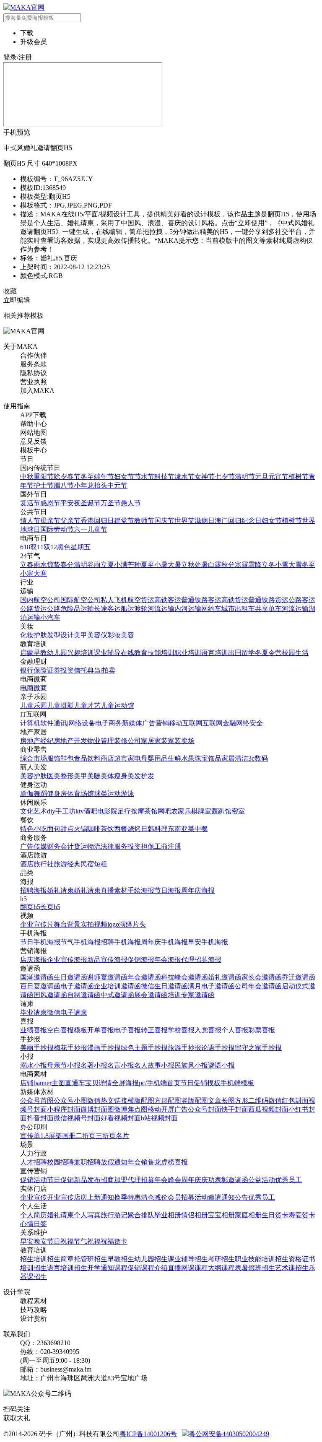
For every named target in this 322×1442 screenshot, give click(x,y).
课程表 (231, 1267)
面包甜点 (60, 828)
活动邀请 (208, 1197)
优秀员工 (288, 1179)
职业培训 (187, 652)
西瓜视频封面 (268, 1109)
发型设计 (60, 635)
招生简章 (60, 1259)
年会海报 (167, 959)
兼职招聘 (87, 1162)
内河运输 (187, 608)
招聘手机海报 (121, 942)
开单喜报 (100, 1030)
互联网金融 (219, 723)
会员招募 (181, 1197)
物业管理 (100, 740)
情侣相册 (194, 1215)
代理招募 (140, 1179)
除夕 (60, 476)
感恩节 (50, 503)
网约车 (211, 608)
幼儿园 (57, 652)
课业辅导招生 (188, 1259)
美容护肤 (33, 775)
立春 (27, 564)
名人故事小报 (154, 1065)
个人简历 (33, 1215)
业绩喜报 (33, 1030)
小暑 (161, 564)
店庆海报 (33, 959)
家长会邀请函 (262, 977)
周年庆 (191, 1179)
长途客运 (107, 608)
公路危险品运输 (70, 608)
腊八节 (64, 485)
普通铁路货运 (268, 599)
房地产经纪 (37, 740)
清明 (80, 564)
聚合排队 (140, 1215)
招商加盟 (114, 1179)
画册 (68, 1135)
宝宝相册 (221, 1215)
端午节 (104, 476)
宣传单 (30, 1135)
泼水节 (184, 476)
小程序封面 (63, 1109)
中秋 (27, 476)
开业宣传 (60, 1197)
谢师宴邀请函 (107, 977)
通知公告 (234, 1197)
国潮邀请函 (37, 977)
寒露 (241, 564)
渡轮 (141, 608)
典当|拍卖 (101, 670)
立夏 (107, 564)
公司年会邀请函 (258, 986)
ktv (79, 811)
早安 (27, 1241)
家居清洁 (234, 758)
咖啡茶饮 (100, 828)
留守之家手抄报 (258, 1047)
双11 (37, 547)
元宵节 (278, 476)
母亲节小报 (63, 1065)
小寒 (27, 573)
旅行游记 (114, 1215)
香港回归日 (97, 520)
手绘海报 (140, 890)
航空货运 (140, 599)
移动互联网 (186, 723)
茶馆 (151, 811)
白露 (214, 564)
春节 (73, 476)
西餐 (120, 828)
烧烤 (134, 828)
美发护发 (140, 775)
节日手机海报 (40, 942)
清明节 (245, 476)
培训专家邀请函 (191, 994)
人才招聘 (33, 1162)
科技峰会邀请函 (184, 977)
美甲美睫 (87, 775)
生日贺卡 (275, 1215)
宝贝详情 (98, 1082)
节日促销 (60, 1179)
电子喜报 (127, 1030)
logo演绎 (119, 924)
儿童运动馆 (117, 705)
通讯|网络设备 (74, 723)
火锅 (80, 828)
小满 (120, 564)
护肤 (40, 635)
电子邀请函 (77, 986)
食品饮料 (87, 758)
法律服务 (114, 846)
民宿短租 (93, 864)
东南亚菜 (181, 828)
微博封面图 (97, 1109)
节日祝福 (60, 1241)
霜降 (255, 564)
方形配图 (167, 1100)
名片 (122, 1135)
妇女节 (124, 476)
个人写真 (87, 1215)
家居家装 (154, 740)
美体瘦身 (114, 775)
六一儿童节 (90, 529)
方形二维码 (251, 1100)
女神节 (205, 476)
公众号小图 (70, 1100)
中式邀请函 (117, 994)
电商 (27, 687)
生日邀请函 (70, 977)
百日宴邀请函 (40, 986)
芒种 (134, 564)
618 (25, 547)
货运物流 (87, 846)
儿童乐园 (33, 705)
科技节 (164, 476)
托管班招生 (90, 1259)
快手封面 (234, 1109)
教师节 (144, 520)
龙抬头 (97, 485)
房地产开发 (70, 740)
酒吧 (90, 811)
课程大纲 (208, 1267)
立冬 (268, 564)
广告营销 (155, 723)
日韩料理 (154, 828)
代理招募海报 (201, 959)
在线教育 (134, 652)
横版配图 (140, 1100)
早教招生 (120, 1259)
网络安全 (249, 723)
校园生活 (295, 652)
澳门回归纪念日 (238, 520)
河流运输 (161, 608)
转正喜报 (154, 1030)
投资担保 (140, 846)
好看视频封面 (121, 1118)
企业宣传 (33, 1197)
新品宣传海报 (107, 959)
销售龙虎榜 (157, 1162)
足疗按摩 (130, 811)
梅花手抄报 (70, 1047)
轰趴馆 (221, 811)
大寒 (40, 573)
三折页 (106, 1135)
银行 (27, 670)
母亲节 (50, 520)
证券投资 (60, 670)
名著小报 (93, 1065)
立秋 (188, 564)
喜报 (181, 1162)
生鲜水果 (181, 758)
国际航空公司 (80, 599)
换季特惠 (127, 1197)
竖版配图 (194, 1100)
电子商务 (108, 723)
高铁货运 (234, 599)
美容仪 (97, 635)
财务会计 (60, 846)
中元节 (117, 485)
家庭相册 (248, 1215)
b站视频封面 (159, 1118)
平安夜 (70, 503)
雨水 (40, 564)
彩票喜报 (261, 1030)
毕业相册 (167, 1215)
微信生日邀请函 (164, 986)
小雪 (281, 564)
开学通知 (100, 1267)
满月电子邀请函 (211, 986)
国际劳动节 (57, 529)
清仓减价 (154, 1197)
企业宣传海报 (67, 959)
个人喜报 (234, 1030)
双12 (50, 547)
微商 (40, 687)
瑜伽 (27, 793)
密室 (238, 811)
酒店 (27, 864)
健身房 (57, 793)
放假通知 (114, 1162)
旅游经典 (67, 864)
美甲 (80, 635)
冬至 (87, 476)
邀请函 (238, 1179)
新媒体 (132, 723)
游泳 (127, 793)
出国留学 (241, 652)
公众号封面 (204, 1109)
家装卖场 (181, 740)
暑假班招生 (258, 1267)
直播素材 (114, 890)
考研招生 (221, 1259)
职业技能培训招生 (261, 1259)
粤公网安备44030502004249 (229, 1433)
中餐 (201, 828)
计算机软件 (37, 723)
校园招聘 (60, 1162)
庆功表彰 (214, 1179)
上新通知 (100, 1197)
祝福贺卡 (114, 1241)
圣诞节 (90, 503)
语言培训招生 (67, 1267)
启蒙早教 (33, 652)
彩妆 (114, 635)
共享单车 (268, 608)
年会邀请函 (144, 977)
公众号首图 (37, 1100)
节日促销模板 (200, 1082)
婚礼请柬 (60, 890)
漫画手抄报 (104, 1047)
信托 (80, 670)
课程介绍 (154, 1267)
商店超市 (114, 758)
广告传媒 (33, 846)
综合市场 (33, 758)
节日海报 (167, 890)
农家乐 (181, 811)
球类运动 (107, 793)
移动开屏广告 (168, 1109)
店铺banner (36, 1082)
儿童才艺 (87, 705)
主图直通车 (68, 1082)
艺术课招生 (292, 1267)
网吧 (164, 811)
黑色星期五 (74, 547)
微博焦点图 (131, 1109)
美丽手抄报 (37, 1047)
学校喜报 (181, 1030)
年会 (134, 1162)
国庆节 (164, 520)
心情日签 (33, 1223)
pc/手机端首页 (159, 1082)
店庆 (80, 1197)
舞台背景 (67, 924)
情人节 (30, 520)
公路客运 (301, 599)
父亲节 (70, 520)
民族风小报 (191, 1065)
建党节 (124, 520)
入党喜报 (208, 1030)
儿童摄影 (60, 705)
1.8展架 (51, 1135)
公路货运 (33, 608)
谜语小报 (221, 1065)
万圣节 (111, 503)
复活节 (30, 503)
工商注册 (167, 846)
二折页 (85, 1135)
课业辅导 (107, 652)
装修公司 (127, 740)
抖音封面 (40, 1118)
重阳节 (44, 476)
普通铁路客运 (201, 599)
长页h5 (50, 906)
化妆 (27, 635)
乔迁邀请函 (298, 977)
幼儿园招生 (151, 1259)
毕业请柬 (33, 1012)
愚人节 (131, 503)
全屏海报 (125, 1082)
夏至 (147, 564)
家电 (134, 758)
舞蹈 (40, 793)
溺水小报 (33, 1065)
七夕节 (225, 476)
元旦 (261, 476)
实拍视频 (93, 924)
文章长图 (221, 1100)
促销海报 (140, 959)
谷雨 (94, 564)
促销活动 (33, 1179)
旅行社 (44, 864)
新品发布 (87, 1179)
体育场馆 (80, 793)
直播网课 (181, 1267)
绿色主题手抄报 (144, 1047)
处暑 (201, 564)
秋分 (228, 564)
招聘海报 (33, 890)
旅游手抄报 (184, 1047)
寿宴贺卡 (301, 1215)
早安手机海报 (208, 942)
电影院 (107, 811)
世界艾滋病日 (194, 520)
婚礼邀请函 (225, 977)
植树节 (298, 476)
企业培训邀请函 (117, 986)
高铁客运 (167, 599)
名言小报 (120, 1065)
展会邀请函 (151, 994)
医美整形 (60, 775)
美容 (127, 635)
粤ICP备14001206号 (148, 1433)
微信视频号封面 (77, 1118)
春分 (67, 564)
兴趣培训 (80, 652)
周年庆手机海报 (164, 942)
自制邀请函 (84, 994)
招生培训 (33, 1259)
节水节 (144, 476)
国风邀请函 (50, 994)
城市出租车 (238, 608)
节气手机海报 (80, 942)
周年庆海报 (198, 890)
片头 (139, 924)
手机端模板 (237, 1082)
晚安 (40, 1241)
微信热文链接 (107, 1100)
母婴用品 (154, 758)
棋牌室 (201, 811)
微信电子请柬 (67, 1012)
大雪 (295, 564)
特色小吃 (33, 828)
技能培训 (161, 652)
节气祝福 (87, 1241)
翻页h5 (30, 906)
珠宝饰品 (208, 758)
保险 (40, 670)
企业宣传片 (37, 924)
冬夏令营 (268, 652)
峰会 (174, 1179)
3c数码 (258, 758)
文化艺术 (33, 811)
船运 (127, 608)
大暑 (174, 564)
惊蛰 (53, 564)
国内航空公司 (40, 599)
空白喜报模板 (67, 1030)
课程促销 (127, 1267)
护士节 (44, 485)
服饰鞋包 (60, 758)
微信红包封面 (288, 1100)
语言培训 (214, 652)
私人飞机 (114, 599)
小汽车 (50, 617)
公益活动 (261, 1179)
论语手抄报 (218, 1047)
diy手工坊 (61, 811)
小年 (80, 485)
